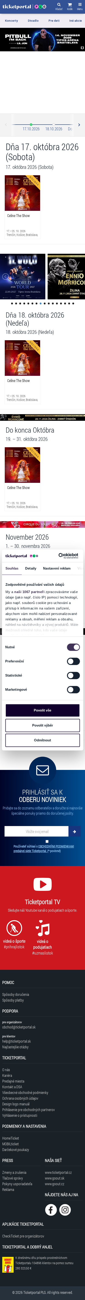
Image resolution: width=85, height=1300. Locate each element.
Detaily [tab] (30, 568)
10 (49, 303)
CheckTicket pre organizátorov (23, 1236)
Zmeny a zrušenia (14, 1172)
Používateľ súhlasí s (44, 848)
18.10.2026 (53, 128)
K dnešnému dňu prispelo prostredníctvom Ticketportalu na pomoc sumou (44, 1263)
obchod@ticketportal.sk (19, 1027)
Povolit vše (42, 710)
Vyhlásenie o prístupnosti (19, 1115)
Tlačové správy (12, 1178)
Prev (6, 125)
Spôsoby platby (13, 1000)
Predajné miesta (13, 1081)
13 (61, 303)
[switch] (73, 661)
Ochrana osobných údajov (20, 1098)
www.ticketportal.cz (58, 1172)
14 (65, 303)
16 (73, 303)
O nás (6, 1069)
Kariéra (7, 1075)
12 (57, 303)
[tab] (14, 21)
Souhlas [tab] (11, 568)
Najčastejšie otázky (15, 1046)
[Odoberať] (74, 831)
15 (69, 303)
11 (53, 303)
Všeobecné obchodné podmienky (25, 1092)
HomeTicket (10, 1138)
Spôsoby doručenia (15, 994)
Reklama (8, 1189)
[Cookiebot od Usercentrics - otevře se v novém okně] (59, 556)
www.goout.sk (54, 1178)
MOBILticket (10, 1143)
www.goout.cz (54, 1183)
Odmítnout (42, 740)
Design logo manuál (15, 1103)
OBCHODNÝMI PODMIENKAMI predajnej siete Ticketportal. (44, 848)
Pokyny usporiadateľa (17, 1183)
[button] (70, 7)
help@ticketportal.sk (16, 1041)
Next (79, 125)
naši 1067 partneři (29, 592)
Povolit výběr (42, 725)
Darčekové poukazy (15, 1149)
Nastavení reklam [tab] (56, 568)
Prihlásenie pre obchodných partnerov (28, 1109)
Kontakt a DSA (12, 1086)
